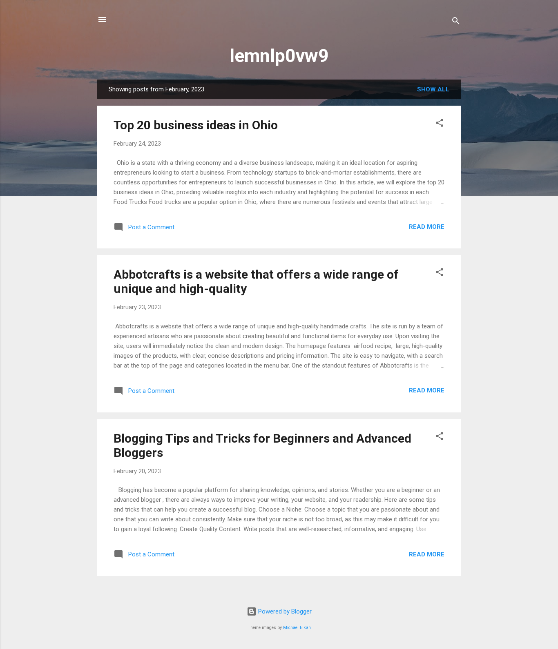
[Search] (456, 22)
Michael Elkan (297, 627)
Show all (433, 89)
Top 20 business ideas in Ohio (196, 125)
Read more (426, 226)
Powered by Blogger (284, 611)
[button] (439, 124)
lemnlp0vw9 (279, 55)
